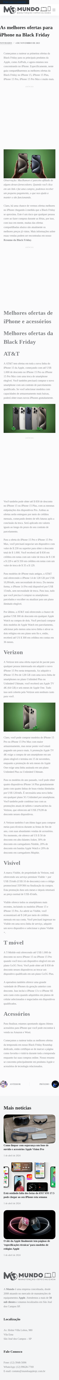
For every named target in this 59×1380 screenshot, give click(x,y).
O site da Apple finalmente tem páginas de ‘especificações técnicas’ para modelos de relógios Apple (27, 1245)
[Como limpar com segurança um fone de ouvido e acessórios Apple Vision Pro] (30, 1129)
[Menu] (53, 9)
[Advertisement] (29, 117)
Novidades (6, 43)
